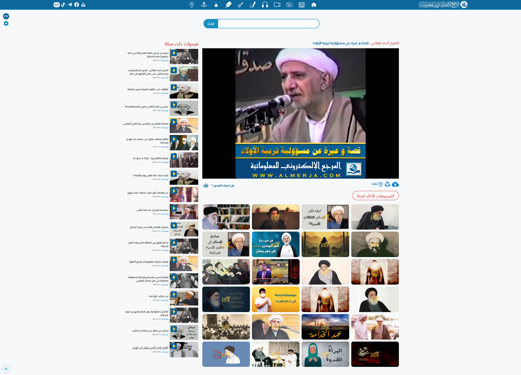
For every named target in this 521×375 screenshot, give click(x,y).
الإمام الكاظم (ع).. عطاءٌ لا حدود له (150, 158)
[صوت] (265, 4)
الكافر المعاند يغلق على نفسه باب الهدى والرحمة (147, 141)
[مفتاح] (241, 5)
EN (6, 16)
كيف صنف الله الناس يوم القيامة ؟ (150, 175)
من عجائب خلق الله (158, 296)
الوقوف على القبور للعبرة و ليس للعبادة (147, 89)
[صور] (289, 5)
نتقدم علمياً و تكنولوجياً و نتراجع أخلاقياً (148, 262)
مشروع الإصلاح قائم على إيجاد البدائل (149, 227)
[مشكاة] (216, 5)
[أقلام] (253, 5)
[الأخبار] (302, 5)
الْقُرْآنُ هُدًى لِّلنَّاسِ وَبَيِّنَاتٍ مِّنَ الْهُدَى (150, 348)
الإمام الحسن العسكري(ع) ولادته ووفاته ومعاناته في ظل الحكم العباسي (148, 279)
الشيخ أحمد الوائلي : (384, 43)
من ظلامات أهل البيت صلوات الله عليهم (147, 192)
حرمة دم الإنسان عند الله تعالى (152, 210)
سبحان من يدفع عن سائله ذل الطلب (150, 330)
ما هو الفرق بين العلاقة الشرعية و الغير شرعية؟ (148, 244)
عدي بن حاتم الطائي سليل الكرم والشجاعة (146, 106)
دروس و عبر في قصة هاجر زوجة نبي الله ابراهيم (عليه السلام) (148, 55)
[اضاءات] (192, 5)
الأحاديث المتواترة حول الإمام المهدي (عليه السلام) (146, 313)
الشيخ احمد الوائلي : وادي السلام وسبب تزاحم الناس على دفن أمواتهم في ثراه (148, 72)
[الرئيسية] (314, 5)
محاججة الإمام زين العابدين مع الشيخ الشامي (145, 123)
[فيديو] (277, 5)
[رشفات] (228, 5)
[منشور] (204, 5)
